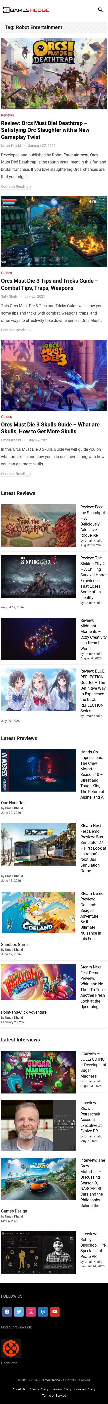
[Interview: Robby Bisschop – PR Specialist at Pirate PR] (38, 1253)
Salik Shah (9, 296)
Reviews (7, 115)
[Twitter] (19, 1312)
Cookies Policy (84, 1389)
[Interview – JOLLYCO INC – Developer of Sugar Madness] (38, 1073)
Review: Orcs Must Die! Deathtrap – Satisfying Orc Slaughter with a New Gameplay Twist (45, 130)
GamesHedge (50, 1380)
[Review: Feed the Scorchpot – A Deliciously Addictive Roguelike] (38, 526)
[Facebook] (7, 1312)
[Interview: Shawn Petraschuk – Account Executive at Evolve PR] (38, 1126)
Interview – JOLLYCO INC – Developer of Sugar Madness (93, 1065)
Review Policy (61, 1389)
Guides (6, 273)
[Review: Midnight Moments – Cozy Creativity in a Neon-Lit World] (38, 640)
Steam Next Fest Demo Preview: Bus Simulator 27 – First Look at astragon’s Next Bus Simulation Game (93, 848)
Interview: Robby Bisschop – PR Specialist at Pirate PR (93, 1245)
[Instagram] (31, 1312)
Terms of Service (54, 1396)
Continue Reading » (16, 186)
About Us (19, 1389)
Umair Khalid (11, 146)
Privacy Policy (38, 1389)
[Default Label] (43, 1312)
